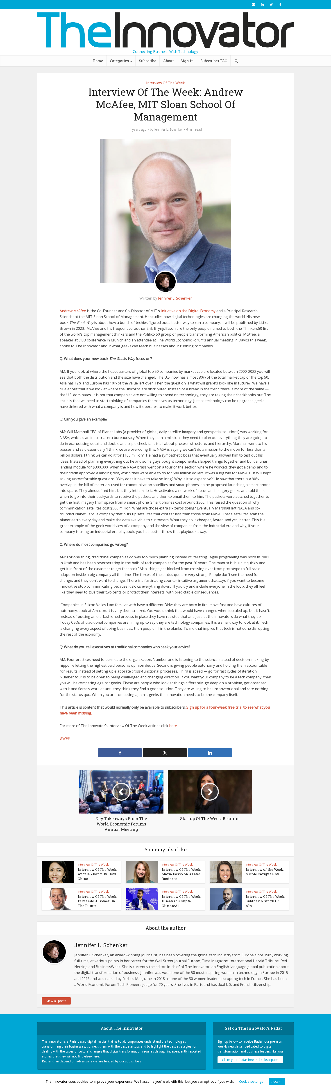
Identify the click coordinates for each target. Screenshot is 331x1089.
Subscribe (147, 60)
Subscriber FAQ (213, 60)
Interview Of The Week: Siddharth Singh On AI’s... (265, 901)
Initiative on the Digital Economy (188, 310)
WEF (66, 738)
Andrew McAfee (73, 310)
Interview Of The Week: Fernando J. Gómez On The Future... (97, 901)
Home (98, 60)
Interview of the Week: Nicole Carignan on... (265, 871)
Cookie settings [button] (251, 1081)
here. (173, 725)
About (168, 60)
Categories (119, 60)
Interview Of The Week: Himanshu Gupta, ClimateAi (181, 901)
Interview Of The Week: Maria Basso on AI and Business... (181, 874)
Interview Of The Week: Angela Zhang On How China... (97, 874)
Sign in (187, 60)
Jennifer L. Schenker (168, 129)
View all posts (56, 1001)
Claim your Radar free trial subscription (250, 1059)
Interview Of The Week (165, 82)
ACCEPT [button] (277, 1082)
